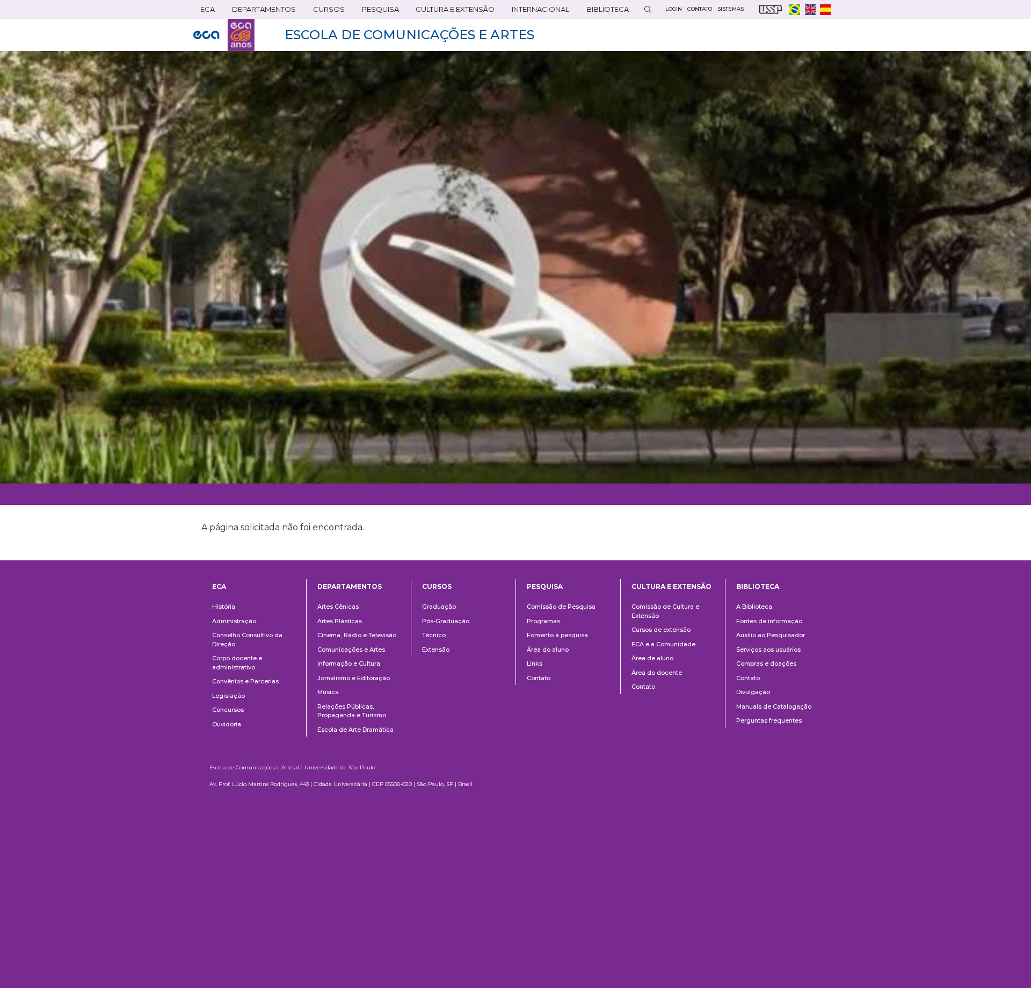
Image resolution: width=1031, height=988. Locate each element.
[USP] (770, 9)
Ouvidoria (226, 724)
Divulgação (753, 692)
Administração (234, 621)
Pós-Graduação (445, 621)
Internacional (537, 11)
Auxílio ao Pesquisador (770, 635)
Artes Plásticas (339, 621)
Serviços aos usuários (768, 649)
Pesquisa (377, 11)
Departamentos (349, 586)
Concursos (228, 709)
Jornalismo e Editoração (353, 678)
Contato (538, 678)
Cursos (325, 11)
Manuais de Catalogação (773, 706)
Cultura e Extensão (452, 11)
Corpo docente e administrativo (237, 662)
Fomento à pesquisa (557, 635)
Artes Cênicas (338, 606)
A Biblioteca (754, 606)
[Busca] (647, 9)
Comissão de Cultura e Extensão (665, 611)
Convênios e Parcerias (245, 681)
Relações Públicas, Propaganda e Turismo (351, 711)
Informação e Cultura (348, 663)
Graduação (439, 606)
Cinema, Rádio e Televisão (356, 635)
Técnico (434, 635)
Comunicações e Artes (351, 649)
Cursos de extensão (661, 629)
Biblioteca (604, 11)
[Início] (224, 35)
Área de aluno (652, 658)
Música (328, 692)
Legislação (228, 695)
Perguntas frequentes (769, 720)
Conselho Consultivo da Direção (247, 639)
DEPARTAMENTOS (260, 11)
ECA (204, 11)
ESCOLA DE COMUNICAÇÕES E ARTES (409, 34)
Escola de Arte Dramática (355, 729)
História (223, 606)
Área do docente (656, 672)
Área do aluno (548, 649)
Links (534, 663)
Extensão (435, 649)
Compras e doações (766, 663)
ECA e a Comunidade (663, 644)
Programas (543, 621)
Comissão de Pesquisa (561, 606)
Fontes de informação (769, 621)
